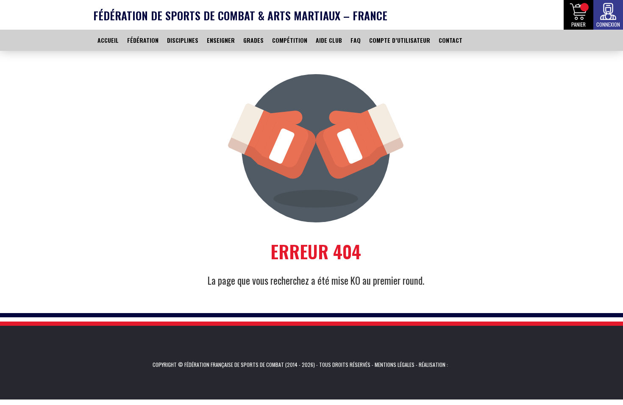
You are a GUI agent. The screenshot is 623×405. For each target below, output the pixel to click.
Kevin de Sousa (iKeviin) (461, 365)
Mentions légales (394, 364)
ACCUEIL (108, 40)
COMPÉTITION (289, 40)
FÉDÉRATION (143, 40)
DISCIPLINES (182, 40)
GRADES (253, 40)
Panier (578, 24)
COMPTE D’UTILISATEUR (399, 40)
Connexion (608, 24)
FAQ (355, 40)
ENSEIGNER (221, 40)
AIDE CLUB (329, 40)
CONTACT (450, 40)
